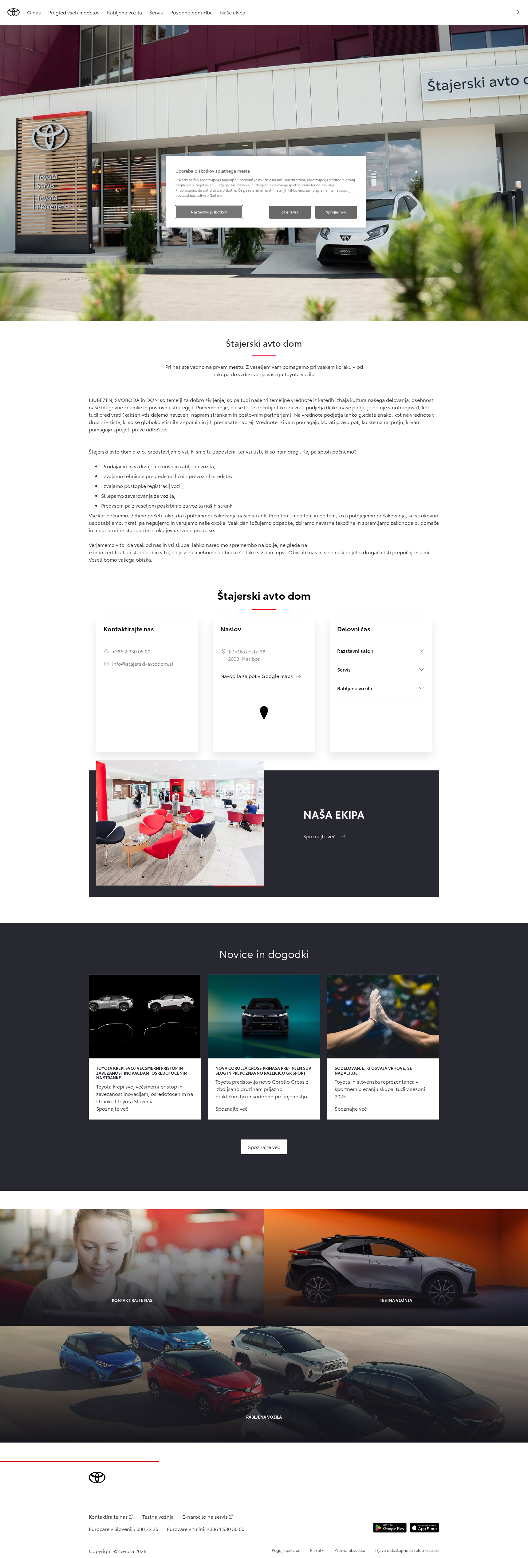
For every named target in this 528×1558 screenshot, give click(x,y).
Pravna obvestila (349, 1550)
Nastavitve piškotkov (209, 211)
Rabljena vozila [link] (124, 12)
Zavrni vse (290, 211)
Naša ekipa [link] (232, 12)
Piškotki (317, 1550)
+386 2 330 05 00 (131, 651)
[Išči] (518, 12)
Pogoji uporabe (286, 1550)
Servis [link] (156, 12)
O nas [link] (34, 12)
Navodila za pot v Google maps (260, 675)
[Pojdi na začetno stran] (13, 12)
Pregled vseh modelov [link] (74, 12)
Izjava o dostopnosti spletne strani (407, 1550)
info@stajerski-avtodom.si (142, 663)
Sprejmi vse (336, 211)
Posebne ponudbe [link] (191, 12)
